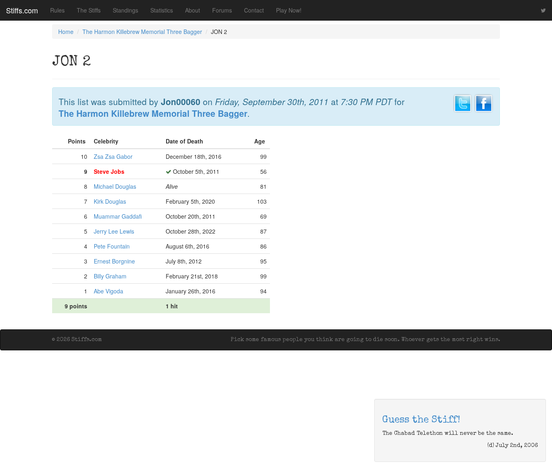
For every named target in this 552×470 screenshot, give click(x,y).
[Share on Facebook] (483, 102)
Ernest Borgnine (114, 261)
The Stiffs (89, 10)
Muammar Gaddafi (118, 216)
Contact (254, 10)
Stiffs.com (22, 10)
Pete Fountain (112, 246)
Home (66, 31)
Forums (222, 10)
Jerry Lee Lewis (114, 231)
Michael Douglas (115, 186)
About (192, 10)
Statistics (161, 10)
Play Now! (288, 10)
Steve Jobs (109, 171)
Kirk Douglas (110, 201)
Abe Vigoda (108, 291)
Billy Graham (110, 276)
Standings (125, 10)
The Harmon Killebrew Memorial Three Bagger (142, 31)
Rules (57, 10)
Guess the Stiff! (421, 420)
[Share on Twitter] (462, 102)
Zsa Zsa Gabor (113, 156)
